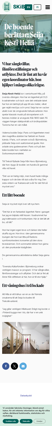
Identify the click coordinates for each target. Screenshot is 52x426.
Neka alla (26, 421)
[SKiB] (13, 7)
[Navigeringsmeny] (46, 7)
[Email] (23, 366)
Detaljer (40, 421)
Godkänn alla (11, 421)
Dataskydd (26, 395)
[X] (14, 366)
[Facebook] (5, 366)
